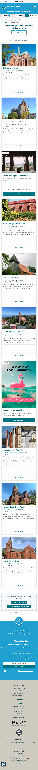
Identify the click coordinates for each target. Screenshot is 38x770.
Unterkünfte (19, 685)
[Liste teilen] (13, 32)
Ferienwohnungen (19, 688)
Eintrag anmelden (19, 751)
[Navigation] (35, 6)
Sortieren (20, 32)
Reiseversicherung (19, 761)
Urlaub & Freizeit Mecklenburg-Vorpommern (19, 742)
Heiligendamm (18, 1)
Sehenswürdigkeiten (19, 706)
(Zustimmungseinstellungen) (19, 758)
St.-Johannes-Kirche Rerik (13, 331)
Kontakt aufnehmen (19, 420)
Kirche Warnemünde (11, 561)
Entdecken (4, 22)
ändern (30, 189)
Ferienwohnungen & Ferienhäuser (16, 176)
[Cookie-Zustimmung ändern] (3, 764)
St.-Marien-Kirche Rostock (13, 122)
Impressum (19, 754)
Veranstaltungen (19, 717)
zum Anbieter (19, 92)
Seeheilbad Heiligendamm (18, 20)
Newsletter (20, 763)
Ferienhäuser (19, 693)
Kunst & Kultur (19, 709)
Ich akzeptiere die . (20, 671)
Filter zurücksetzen (20, 603)
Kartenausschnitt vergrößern (19, 607)
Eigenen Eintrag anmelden (13, 410)
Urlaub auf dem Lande (19, 696)
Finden (19, 194)
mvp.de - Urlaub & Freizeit (19, 631)
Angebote (19, 699)
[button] (14, 6)
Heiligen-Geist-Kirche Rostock (14, 507)
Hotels (19, 691)
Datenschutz (19, 756)
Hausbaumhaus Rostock (12, 450)
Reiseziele (19, 714)
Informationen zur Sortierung (19, 35)
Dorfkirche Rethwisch (11, 277)
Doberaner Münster (10, 68)
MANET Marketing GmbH (21, 634)
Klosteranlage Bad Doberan (14, 223)
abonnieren (19, 667)
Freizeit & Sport (19, 711)
